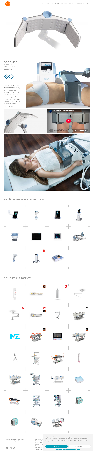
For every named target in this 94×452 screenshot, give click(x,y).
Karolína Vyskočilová (15, 441)
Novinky (45, 4)
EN (89, 3)
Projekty (55, 4)
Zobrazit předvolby (79, 446)
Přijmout (56, 446)
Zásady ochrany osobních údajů (69, 449)
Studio (72, 4)
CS (87, 3)
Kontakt (78, 449)
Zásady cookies (59, 449)
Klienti (64, 4)
